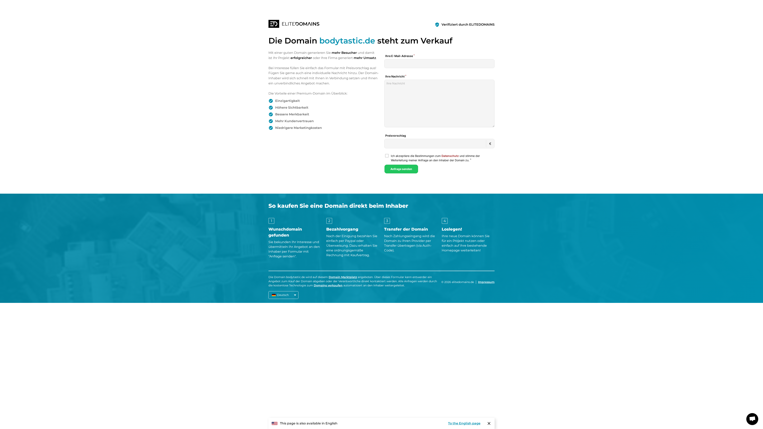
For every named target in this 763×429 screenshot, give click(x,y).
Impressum (486, 282)
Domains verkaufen (328, 285)
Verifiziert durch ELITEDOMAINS (468, 24)
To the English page (464, 423)
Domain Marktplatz (343, 277)
